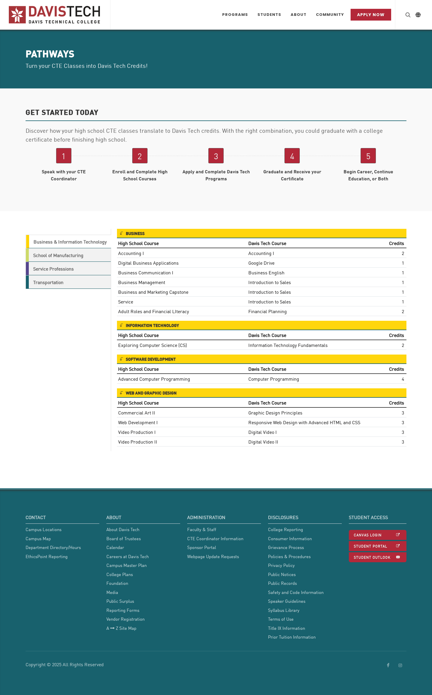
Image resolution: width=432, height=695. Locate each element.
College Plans (119, 574)
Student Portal (370, 545)
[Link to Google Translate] (418, 15)
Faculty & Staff (201, 529)
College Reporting (285, 529)
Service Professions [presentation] (53, 268)
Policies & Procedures (289, 556)
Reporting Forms (122, 610)
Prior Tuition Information (292, 637)
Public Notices (282, 574)
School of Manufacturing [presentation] (58, 254)
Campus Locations (43, 529)
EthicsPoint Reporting (47, 556)
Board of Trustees (123, 538)
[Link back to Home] (55, 14)
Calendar (115, 547)
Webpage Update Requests (213, 556)
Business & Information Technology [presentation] (70, 241)
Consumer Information (290, 538)
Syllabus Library (283, 610)
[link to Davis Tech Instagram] (400, 665)
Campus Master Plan (126, 565)
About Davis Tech (122, 529)
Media (112, 592)
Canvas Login (368, 534)
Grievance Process (286, 547)
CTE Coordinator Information (215, 538)
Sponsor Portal (201, 547)
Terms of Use (281, 619)
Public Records (282, 583)
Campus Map (38, 538)
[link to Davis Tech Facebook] (388, 665)
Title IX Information (286, 628)
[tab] (68, 242)
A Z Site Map (121, 628)
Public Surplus (120, 601)
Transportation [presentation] (48, 282)
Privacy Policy (281, 565)
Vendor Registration (125, 619)
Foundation (117, 583)
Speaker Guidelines (286, 601)
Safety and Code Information (296, 592)
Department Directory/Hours (53, 547)
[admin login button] (3, 528)
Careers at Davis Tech (127, 556)
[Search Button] (407, 15)
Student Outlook (372, 557)
